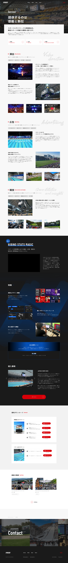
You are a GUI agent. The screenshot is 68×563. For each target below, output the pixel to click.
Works (33, 2)
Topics (40, 2)
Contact (64, 2)
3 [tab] (21, 388)
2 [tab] (20, 388)
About (36, 2)
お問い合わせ (34, 396)
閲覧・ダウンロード (46, 423)
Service (29, 2)
